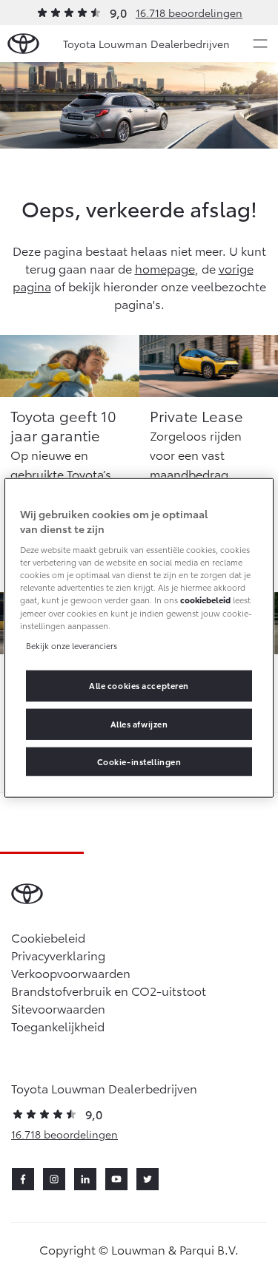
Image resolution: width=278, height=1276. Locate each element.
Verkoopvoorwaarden (70, 972)
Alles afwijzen (139, 723)
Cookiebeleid (48, 937)
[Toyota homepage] (23, 44)
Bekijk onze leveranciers (71, 645)
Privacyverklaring (58, 954)
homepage (165, 267)
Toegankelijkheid (58, 1025)
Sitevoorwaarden (58, 1008)
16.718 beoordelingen (189, 12)
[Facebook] (23, 1179)
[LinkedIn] (85, 1179)
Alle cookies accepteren (139, 684)
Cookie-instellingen (139, 761)
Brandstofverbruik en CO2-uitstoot (108, 990)
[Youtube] (116, 1179)
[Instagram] (54, 1179)
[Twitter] (147, 1179)
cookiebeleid (205, 599)
